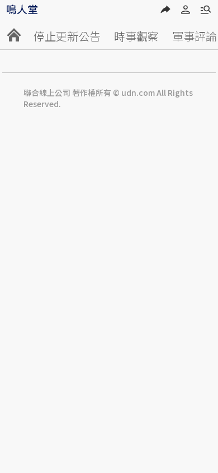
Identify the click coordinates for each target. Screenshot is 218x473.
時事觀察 (136, 36)
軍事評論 (194, 36)
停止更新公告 (67, 36)
